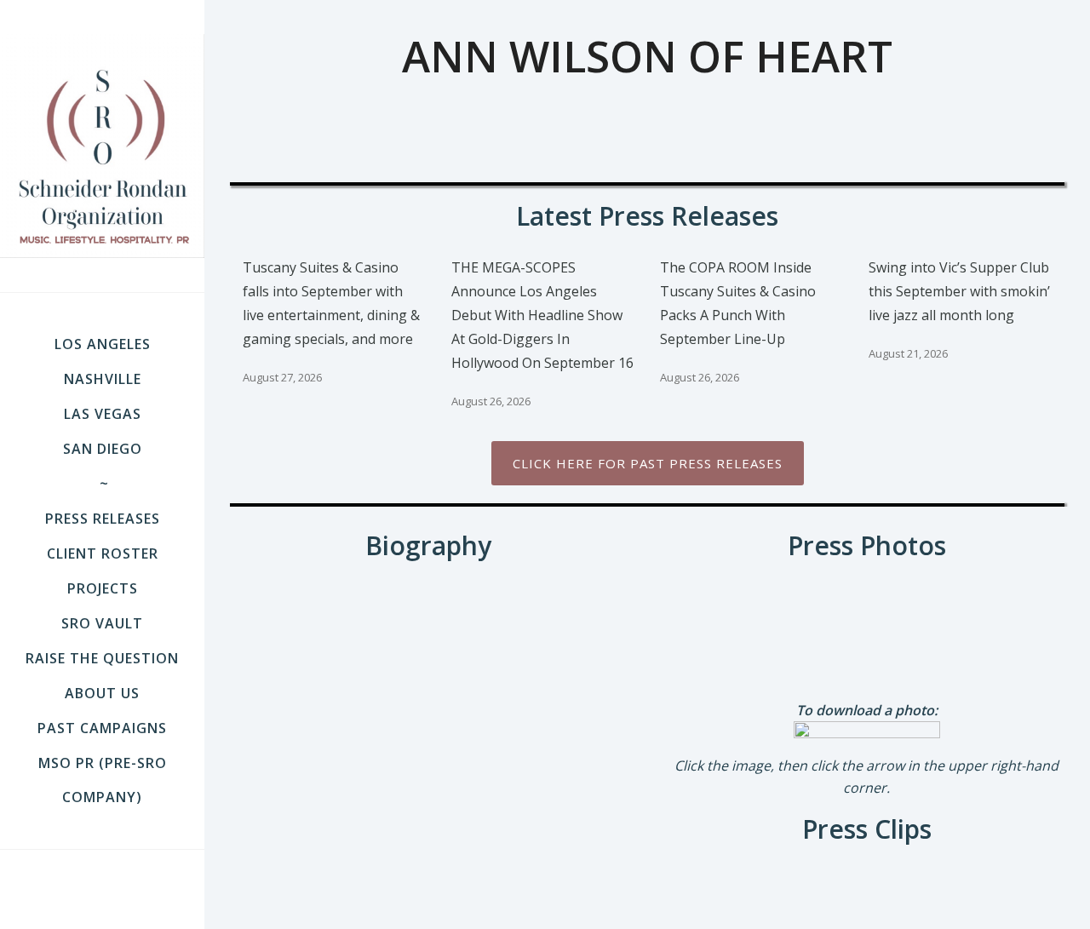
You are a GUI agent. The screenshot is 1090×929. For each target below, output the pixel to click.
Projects (102, 588)
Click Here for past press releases (648, 463)
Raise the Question (102, 658)
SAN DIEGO (102, 448)
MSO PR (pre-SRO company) (102, 780)
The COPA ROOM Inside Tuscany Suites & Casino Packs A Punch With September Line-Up (738, 303)
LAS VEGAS (102, 413)
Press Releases (102, 518)
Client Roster (102, 553)
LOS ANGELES (102, 344)
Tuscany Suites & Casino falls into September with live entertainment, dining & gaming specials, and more (331, 303)
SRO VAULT (102, 623)
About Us (102, 693)
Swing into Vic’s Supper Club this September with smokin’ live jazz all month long (959, 291)
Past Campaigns (102, 728)
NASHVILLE (102, 379)
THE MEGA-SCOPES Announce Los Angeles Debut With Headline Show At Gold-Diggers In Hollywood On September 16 (542, 315)
